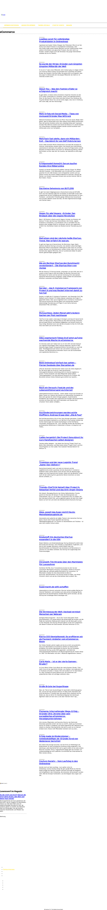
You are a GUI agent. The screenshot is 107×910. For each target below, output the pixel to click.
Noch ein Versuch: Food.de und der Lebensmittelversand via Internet (56, 388)
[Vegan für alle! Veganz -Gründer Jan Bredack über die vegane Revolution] (19, 221)
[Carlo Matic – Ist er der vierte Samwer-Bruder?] (19, 669)
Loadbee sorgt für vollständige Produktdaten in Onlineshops (54, 40)
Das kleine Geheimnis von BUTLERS (56, 188)
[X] (2, 899)
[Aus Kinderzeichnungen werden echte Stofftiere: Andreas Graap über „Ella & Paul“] (19, 420)
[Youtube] (2, 901)
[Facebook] (2, 895)
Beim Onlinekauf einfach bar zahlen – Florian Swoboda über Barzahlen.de (57, 363)
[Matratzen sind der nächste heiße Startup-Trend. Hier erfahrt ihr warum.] (19, 246)
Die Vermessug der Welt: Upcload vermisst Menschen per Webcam (59, 613)
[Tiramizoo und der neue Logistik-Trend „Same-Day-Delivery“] (19, 470)
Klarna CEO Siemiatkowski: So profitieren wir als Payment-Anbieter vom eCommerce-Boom (61, 639)
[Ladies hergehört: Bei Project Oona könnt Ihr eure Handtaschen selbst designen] (19, 445)
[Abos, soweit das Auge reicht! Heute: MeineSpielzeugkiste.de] (19, 519)
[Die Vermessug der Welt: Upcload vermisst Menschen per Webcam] (19, 619)
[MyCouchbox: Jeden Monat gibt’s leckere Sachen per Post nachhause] (19, 320)
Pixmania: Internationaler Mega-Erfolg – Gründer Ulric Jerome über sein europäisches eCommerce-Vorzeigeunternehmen (59, 715)
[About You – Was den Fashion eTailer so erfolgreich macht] (19, 96)
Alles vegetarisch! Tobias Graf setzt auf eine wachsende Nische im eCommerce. (60, 339)
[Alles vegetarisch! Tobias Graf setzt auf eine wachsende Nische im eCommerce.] (19, 345)
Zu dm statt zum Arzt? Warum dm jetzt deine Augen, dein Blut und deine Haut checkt (13, 797)
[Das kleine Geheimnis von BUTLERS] (19, 196)
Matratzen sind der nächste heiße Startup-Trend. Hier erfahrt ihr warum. (60, 239)
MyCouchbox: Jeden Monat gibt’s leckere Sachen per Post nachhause (59, 314)
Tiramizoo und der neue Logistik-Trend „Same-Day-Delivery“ (58, 463)
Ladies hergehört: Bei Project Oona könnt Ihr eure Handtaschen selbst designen (61, 438)
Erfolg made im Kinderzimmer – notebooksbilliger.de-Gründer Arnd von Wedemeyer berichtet (58, 738)
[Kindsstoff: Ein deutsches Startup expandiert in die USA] (19, 544)
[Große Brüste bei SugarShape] (19, 694)
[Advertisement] (11, 827)
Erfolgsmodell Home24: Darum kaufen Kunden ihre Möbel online (58, 164)
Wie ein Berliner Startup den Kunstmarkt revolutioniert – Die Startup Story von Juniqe (59, 265)
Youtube (6, 901)
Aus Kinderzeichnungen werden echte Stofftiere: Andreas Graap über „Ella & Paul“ (60, 413)
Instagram (6, 896)
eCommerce (41, 37)
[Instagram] (2, 897)
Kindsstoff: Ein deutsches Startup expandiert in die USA (56, 538)
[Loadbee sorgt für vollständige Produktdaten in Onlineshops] (19, 46)
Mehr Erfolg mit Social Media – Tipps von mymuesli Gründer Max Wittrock (59, 115)
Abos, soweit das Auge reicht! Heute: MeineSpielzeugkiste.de (57, 513)
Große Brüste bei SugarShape (53, 686)
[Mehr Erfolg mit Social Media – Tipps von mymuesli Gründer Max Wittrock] (19, 121)
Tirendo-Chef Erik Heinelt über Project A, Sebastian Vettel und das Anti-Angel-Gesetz (61, 488)
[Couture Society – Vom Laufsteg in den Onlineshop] (19, 768)
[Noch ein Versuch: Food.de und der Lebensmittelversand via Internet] (19, 395)
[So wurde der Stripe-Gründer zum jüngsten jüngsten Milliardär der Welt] (19, 71)
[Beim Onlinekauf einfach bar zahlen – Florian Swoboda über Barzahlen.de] (19, 370)
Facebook (6, 894)
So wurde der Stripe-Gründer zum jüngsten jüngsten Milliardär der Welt (60, 65)
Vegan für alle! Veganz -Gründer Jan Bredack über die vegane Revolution (57, 214)
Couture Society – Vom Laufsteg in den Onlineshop (58, 762)
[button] (105, 25)
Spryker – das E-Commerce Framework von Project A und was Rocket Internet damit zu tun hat (60, 290)
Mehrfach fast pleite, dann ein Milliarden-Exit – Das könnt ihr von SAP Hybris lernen (60, 139)
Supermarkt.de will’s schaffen (53, 587)
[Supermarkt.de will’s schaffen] (19, 594)
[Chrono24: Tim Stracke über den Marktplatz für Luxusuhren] (19, 569)
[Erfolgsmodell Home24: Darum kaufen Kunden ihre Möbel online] (19, 171)
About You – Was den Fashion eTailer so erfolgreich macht (58, 90)
